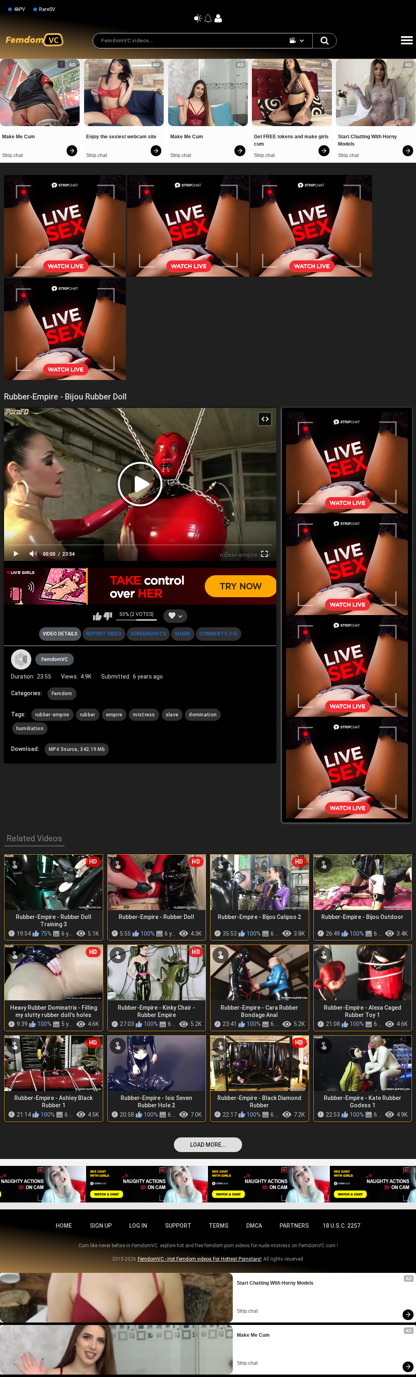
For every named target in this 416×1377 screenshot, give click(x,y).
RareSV (47, 9)
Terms (218, 1225)
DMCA (254, 1225)
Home (64, 1225)
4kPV (19, 9)
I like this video (97, 616)
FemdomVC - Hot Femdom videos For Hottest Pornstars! (200, 1259)
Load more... (208, 1144)
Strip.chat (12, 155)
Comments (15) (218, 634)
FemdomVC (54, 659)
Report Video (103, 634)
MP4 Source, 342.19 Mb (77, 749)
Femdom (62, 693)
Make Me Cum (18, 137)
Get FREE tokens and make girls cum (291, 140)
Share (183, 634)
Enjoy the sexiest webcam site (121, 137)
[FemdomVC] (21, 659)
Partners (294, 1225)
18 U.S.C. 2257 (341, 1225)
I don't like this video (108, 616)
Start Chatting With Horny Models (368, 140)
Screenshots (148, 634)
